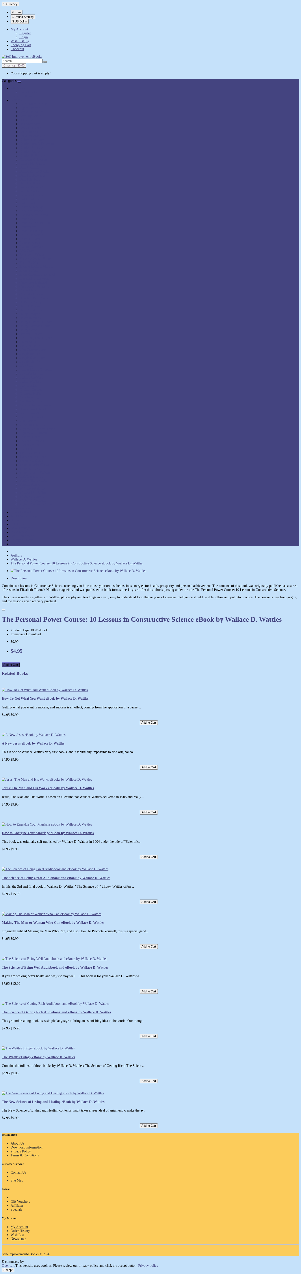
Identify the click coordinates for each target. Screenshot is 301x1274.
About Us (17, 1143)
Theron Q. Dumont (32, 461)
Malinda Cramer (30, 389)
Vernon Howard (30, 484)
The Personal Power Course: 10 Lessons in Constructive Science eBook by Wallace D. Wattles (77, 563)
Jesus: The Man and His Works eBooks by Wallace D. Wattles (48, 788)
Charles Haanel (30, 151)
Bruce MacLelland (32, 136)
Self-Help (17, 524)
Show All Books (22, 96)
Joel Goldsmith (29, 346)
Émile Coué (27, 219)
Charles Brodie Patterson (36, 144)
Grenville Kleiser (31, 294)
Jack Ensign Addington (35, 338)
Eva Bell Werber (31, 247)
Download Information (27, 1147)
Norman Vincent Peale (35, 405)
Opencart (8, 1265)
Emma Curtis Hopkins (34, 223)
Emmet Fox (27, 227)
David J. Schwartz (32, 175)
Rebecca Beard (30, 437)
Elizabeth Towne (31, 211)
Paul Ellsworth (29, 413)
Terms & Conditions (25, 1155)
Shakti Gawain (29, 453)
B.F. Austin (27, 120)
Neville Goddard (31, 401)
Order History (20, 1231)
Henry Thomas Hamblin (36, 326)
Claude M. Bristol (31, 163)
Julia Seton (27, 365)
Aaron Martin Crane (33, 104)
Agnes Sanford (29, 108)
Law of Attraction (23, 512)
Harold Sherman (30, 306)
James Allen (27, 342)
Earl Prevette (28, 203)
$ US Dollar (19, 21)
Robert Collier (29, 445)
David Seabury (29, 179)
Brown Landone (30, 128)
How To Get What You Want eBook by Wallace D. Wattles (45, 698)
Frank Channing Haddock (37, 274)
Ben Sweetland (30, 124)
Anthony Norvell (31, 116)
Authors (16, 100)
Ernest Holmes (29, 239)
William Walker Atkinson (36, 504)
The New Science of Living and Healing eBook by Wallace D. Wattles (53, 1102)
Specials (16, 1209)
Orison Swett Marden (34, 409)
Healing (16, 520)
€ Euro (16, 12)
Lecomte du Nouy (32, 373)
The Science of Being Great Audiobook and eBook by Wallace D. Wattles (56, 878)
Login (23, 37)
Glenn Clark (28, 290)
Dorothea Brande (31, 195)
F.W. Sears (26, 251)
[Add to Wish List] (3, 609)
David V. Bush (29, 183)
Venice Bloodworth (32, 480)
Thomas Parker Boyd (34, 464)
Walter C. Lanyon (31, 496)
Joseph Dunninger (32, 358)
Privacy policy (148, 1265)
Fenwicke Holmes (32, 254)
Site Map (17, 1180)
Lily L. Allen (28, 385)
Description (19, 578)
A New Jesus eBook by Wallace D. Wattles (33, 743)
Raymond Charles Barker (37, 429)
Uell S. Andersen (31, 476)
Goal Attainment (22, 536)
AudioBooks (28, 92)
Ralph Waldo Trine (32, 425)
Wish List (17, 1235)
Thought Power (21, 540)
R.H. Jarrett (27, 421)
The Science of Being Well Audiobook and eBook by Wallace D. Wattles (55, 967)
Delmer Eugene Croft (34, 187)
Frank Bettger (29, 270)
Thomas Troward (31, 468)
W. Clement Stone (32, 488)
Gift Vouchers (20, 1201)
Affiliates (17, 1205)
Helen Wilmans (30, 318)
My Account (19, 1227)
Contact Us (18, 1172)
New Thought (20, 528)
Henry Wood (28, 330)
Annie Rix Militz (31, 112)
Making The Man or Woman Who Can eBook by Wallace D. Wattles (53, 922)
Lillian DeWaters (31, 377)
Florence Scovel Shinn (35, 258)
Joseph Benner (29, 354)
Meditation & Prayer (25, 516)
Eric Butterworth (31, 235)
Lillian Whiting (30, 381)
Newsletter (18, 1239)
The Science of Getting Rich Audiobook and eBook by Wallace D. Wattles (56, 1012)
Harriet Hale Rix (31, 310)
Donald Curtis (29, 191)
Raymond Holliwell (33, 433)
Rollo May (26, 449)
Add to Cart (11, 664)
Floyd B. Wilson (30, 262)
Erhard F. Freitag (31, 231)
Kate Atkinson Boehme (35, 369)
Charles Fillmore (31, 147)
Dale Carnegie (29, 167)
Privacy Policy (21, 1151)
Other (15, 544)
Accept (8, 1270)
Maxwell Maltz (30, 393)
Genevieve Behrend (33, 282)
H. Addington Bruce (33, 298)
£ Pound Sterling (22, 16)
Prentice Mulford (31, 417)
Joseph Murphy (30, 361)
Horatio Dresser (30, 334)
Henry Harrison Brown (35, 322)
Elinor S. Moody (31, 207)
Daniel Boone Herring (34, 171)
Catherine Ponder (31, 140)
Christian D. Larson (33, 159)
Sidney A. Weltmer (32, 457)
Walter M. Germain (32, 500)
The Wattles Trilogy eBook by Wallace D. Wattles (38, 1057)
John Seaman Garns (33, 350)
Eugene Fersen (29, 243)
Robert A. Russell (31, 441)
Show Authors (21, 508)
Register (25, 33)
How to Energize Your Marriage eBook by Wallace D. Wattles (48, 833)
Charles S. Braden (32, 155)
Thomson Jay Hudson (34, 472)
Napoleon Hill (29, 397)
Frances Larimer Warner (36, 266)
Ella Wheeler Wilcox (33, 215)
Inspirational (19, 532)
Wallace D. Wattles (32, 492)
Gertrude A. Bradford (34, 286)
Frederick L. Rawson (34, 278)
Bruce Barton (28, 132)
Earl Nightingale (30, 199)
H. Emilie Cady (30, 302)
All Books (18, 88)
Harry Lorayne (29, 314)
